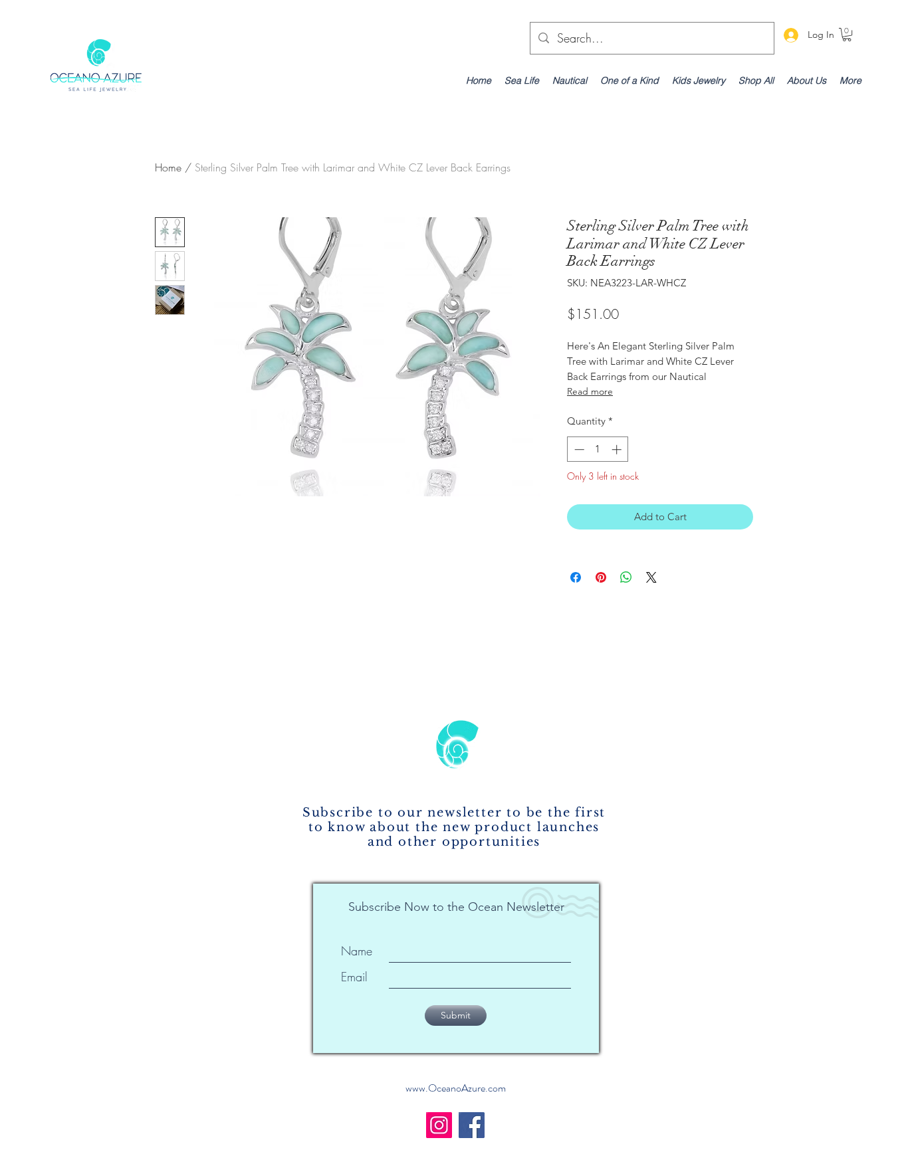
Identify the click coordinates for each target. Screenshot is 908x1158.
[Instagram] (439, 1125)
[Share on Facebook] (576, 577)
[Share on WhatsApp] (626, 577)
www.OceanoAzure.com (455, 1088)
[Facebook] (472, 1125)
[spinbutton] (598, 449)
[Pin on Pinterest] (601, 577)
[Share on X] (651, 577)
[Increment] (618, 449)
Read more (590, 391)
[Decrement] (578, 449)
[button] (847, 34)
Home (168, 167)
